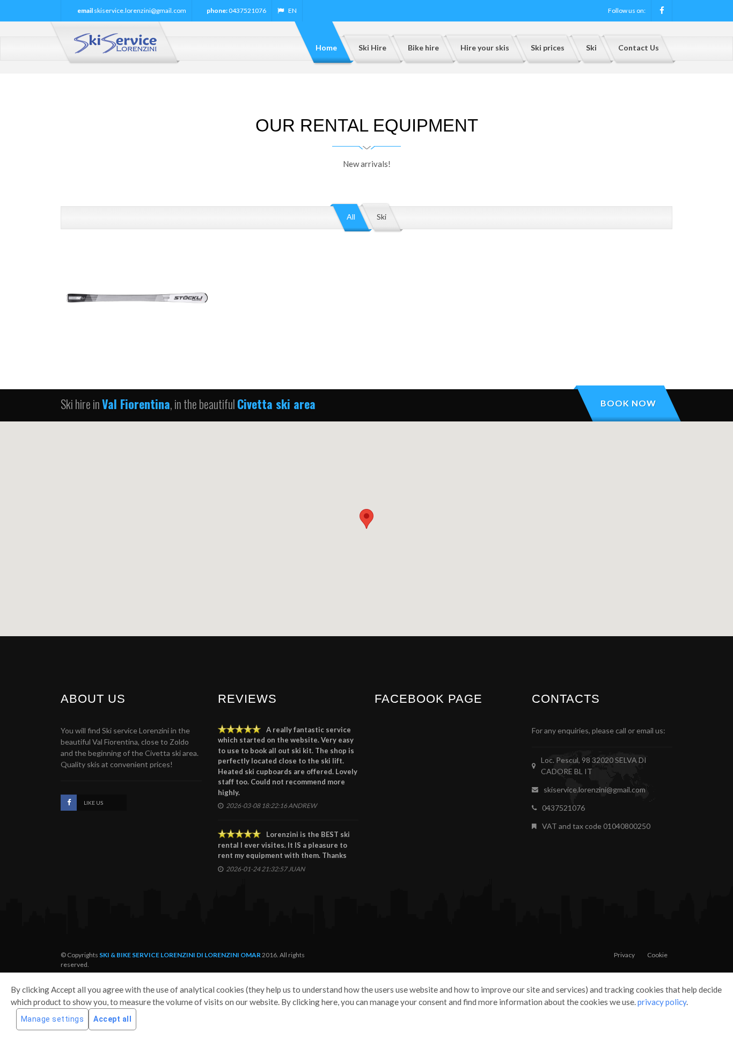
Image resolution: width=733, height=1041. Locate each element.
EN (292, 10)
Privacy (624, 955)
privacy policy (661, 1002)
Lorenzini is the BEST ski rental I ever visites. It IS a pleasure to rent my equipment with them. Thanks (284, 845)
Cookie (657, 955)
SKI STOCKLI (137, 339)
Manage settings (52, 1019)
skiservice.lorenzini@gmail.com (140, 10)
